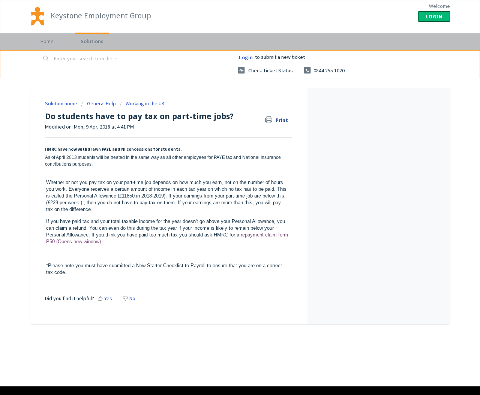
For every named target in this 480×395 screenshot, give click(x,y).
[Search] (46, 58)
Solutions (92, 41)
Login (246, 57)
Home (47, 41)
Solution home (61, 103)
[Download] (226, 99)
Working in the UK (145, 103)
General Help (101, 103)
